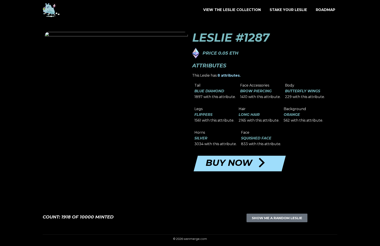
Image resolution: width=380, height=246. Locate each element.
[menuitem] (232, 10)
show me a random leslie (277, 218)
